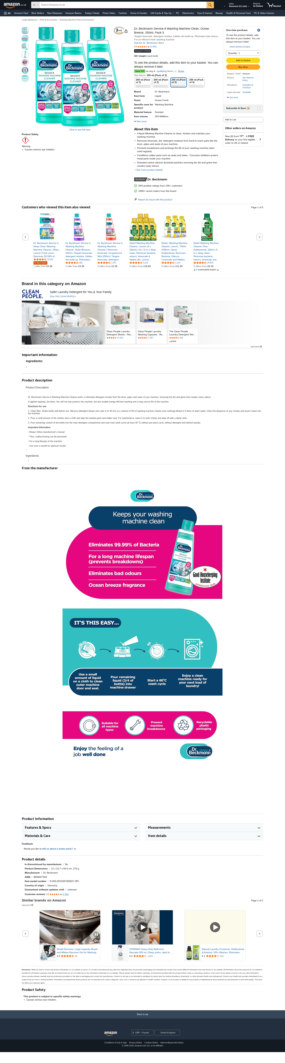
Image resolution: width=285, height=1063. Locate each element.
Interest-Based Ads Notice (172, 1043)
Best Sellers (38, 13)
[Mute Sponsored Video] (96, 941)
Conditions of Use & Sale (115, 1043)
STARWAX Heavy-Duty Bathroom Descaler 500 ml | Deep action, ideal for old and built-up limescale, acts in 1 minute (150, 951)
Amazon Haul (21, 13)
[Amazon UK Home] (110, 1033)
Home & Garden (138, 13)
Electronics (188, 13)
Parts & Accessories (48, 20)
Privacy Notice (135, 1043)
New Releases (54, 13)
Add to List (230, 119)
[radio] (25, 30)
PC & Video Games (264, 13)
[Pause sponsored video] (96, 935)
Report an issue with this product (155, 199)
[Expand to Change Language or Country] (224, 6)
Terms (181, 71)
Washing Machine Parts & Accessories (77, 20)
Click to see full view (79, 129)
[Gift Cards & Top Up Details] (173, 13)
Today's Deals (92, 13)
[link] (47, 249)
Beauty (219, 13)
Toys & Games (204, 13)
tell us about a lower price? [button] (58, 848)
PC (177, 13)
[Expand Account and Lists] (248, 6)
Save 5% (139, 71)
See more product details (149, 169)
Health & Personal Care (238, 13)
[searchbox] (123, 5)
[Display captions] (96, 914)
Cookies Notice (151, 1043)
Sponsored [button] (255, 346)
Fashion (123, 13)
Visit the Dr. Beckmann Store (149, 43)
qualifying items (165, 71)
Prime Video (109, 13)
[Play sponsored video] (142, 927)
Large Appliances (29, 20)
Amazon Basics (73, 13)
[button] (7, 13)
